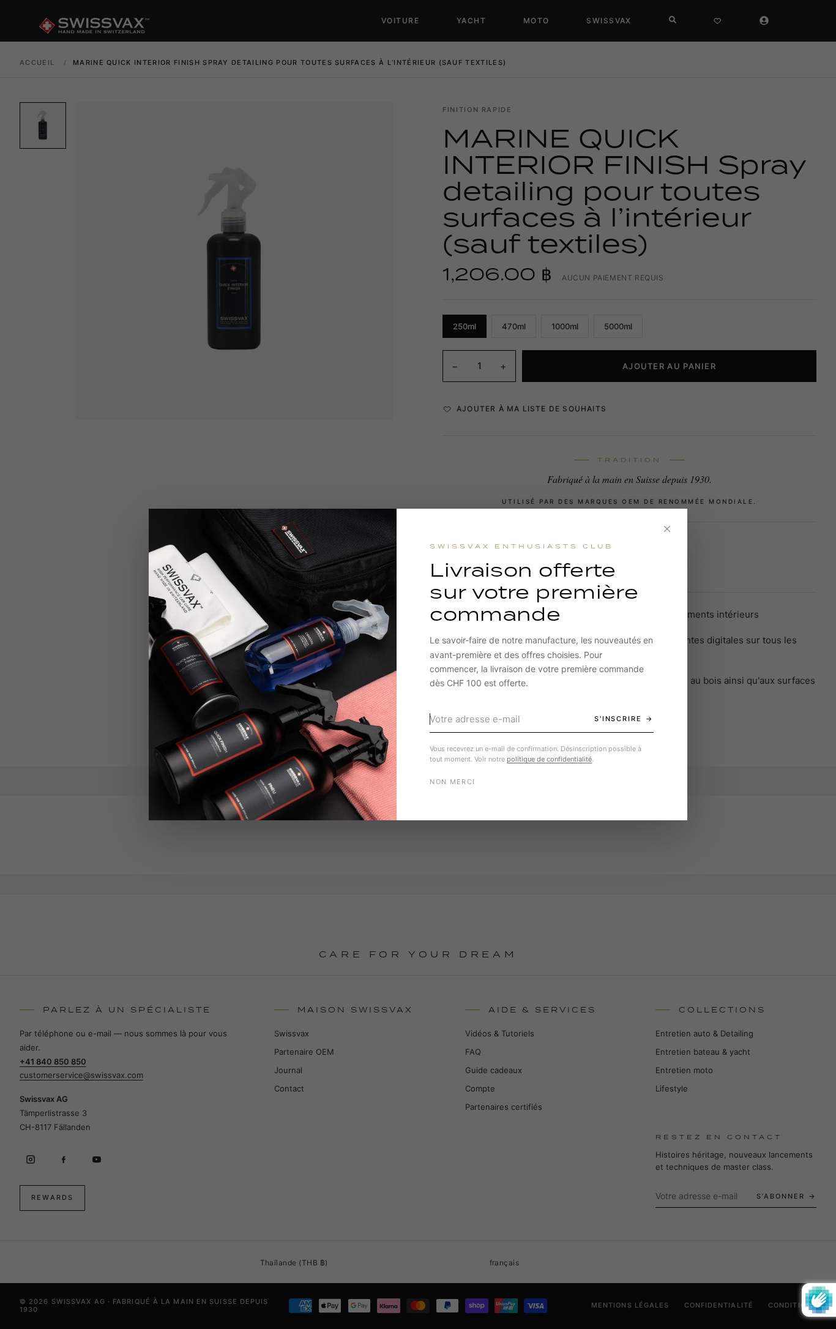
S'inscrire (618, 718)
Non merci (452, 781)
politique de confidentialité (549, 759)
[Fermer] (667, 529)
